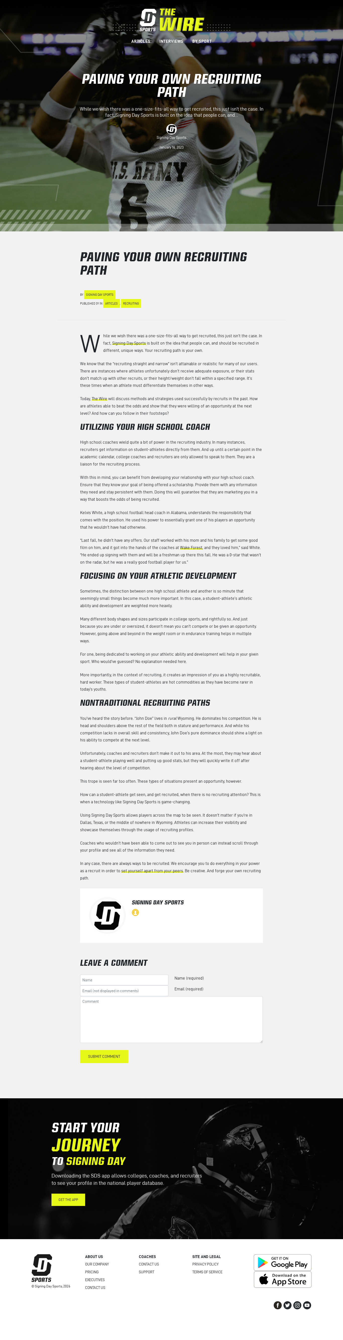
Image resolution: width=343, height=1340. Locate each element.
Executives (95, 1280)
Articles (111, 303)
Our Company (97, 1264)
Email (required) (189, 989)
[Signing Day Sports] (171, 19)
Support (146, 1272)
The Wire (99, 398)
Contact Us (95, 1288)
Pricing (92, 1272)
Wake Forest (191, 547)
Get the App (68, 1200)
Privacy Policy (205, 1264)
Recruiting (131, 303)
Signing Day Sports (171, 138)
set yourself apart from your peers (152, 870)
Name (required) (189, 978)
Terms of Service (207, 1272)
